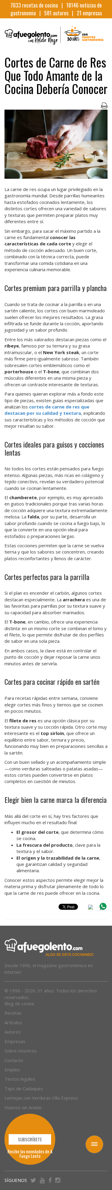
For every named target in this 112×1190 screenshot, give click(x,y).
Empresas (14, 1041)
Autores (12, 1032)
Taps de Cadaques (23, 1088)
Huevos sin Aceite (23, 1107)
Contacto (13, 1060)
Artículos (13, 1022)
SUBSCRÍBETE (30, 1139)
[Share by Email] (90, 908)
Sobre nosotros (20, 1051)
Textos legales (19, 1079)
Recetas (13, 1013)
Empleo (12, 1070)
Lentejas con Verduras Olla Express (41, 1098)
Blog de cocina (19, 1003)
